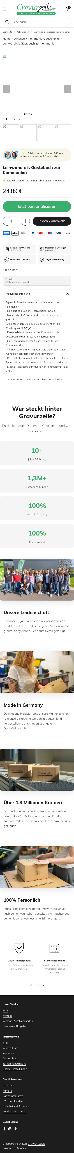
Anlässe (19, 38)
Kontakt (7, 1015)
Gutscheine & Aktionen (16, 1106)
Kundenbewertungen (15, 1111)
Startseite (7, 31)
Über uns (8, 1085)
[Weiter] (67, 89)
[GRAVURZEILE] (36, 9)
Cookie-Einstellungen (15, 1068)
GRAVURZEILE (36, 1143)
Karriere (7, 1090)
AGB (5, 1043)
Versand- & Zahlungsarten (18, 1021)
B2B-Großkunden (13, 1101)
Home (7, 38)
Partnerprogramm (13, 1096)
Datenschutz (10, 1058)
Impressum (9, 1053)
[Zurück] (6, 89)
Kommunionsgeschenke (44, 38)
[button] (67, 9)
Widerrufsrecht (11, 1048)
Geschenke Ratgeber (15, 1026)
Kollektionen (23, 31)
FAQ (5, 1010)
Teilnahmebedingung (14, 1063)
